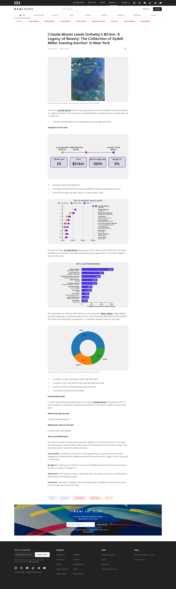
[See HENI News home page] (23, 9)
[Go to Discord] (145, 3)
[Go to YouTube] (160, 3)
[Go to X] (139, 3)
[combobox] (146, 9)
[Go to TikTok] (150, 3)
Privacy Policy (88, 532)
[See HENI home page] (17, 3)
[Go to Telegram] (155, 3)
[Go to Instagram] (134, 3)
